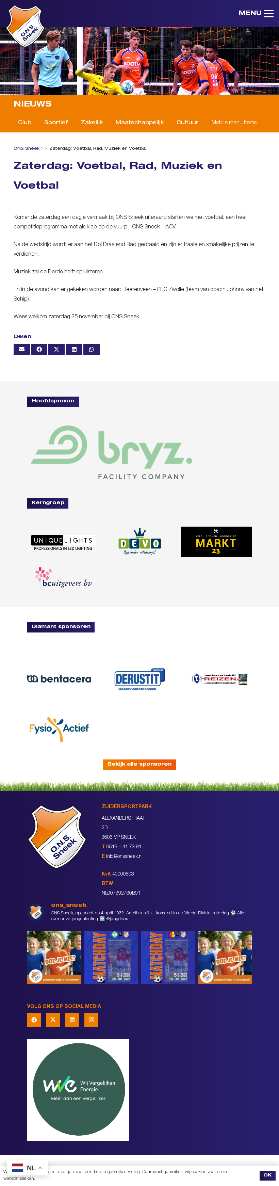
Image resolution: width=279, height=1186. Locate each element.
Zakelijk (92, 123)
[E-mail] (22, 349)
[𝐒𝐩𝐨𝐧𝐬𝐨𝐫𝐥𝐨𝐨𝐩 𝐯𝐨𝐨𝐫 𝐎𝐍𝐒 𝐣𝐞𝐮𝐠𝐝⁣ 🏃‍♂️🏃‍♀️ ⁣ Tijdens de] (54, 957)
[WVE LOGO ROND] (139, 1090)
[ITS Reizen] (220, 679)
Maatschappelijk (140, 123)
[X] (53, 1020)
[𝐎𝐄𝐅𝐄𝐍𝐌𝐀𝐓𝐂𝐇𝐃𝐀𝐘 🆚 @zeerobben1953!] (111, 957)
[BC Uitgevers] (62, 578)
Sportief (56, 123)
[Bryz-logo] (111, 452)
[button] (256, 13)
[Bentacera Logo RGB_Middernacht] (59, 679)
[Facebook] (34, 1020)
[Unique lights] (62, 542)
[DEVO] (139, 542)
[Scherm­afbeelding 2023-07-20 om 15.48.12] (139, 679)
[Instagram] (91, 1020)
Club (24, 123)
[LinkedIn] (72, 1020)
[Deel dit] (39, 349)
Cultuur (187, 123)
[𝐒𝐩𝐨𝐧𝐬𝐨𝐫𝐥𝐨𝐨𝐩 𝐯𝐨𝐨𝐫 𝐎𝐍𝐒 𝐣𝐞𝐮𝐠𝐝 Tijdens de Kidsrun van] (225, 957)
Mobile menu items (234, 123)
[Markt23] (216, 542)
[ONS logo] (25, 26)
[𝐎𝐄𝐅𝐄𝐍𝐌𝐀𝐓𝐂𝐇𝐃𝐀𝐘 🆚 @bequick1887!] (168, 957)
